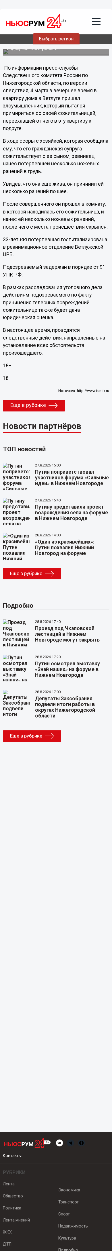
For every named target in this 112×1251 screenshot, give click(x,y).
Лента (9, 1184)
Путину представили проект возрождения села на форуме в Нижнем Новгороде (71, 512)
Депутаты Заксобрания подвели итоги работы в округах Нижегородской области (65, 707)
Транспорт (68, 1202)
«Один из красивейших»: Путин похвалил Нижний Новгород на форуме (64, 547)
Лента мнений (16, 1220)
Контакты (12, 1155)
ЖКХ (7, 1232)
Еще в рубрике (28, 405)
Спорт (64, 1214)
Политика (12, 1208)
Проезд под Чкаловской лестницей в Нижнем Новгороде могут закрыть (67, 634)
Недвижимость (73, 1226)
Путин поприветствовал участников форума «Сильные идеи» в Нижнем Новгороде (72, 477)
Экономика (69, 1190)
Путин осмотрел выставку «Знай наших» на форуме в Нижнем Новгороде (67, 669)
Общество (13, 1196)
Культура (67, 1238)
